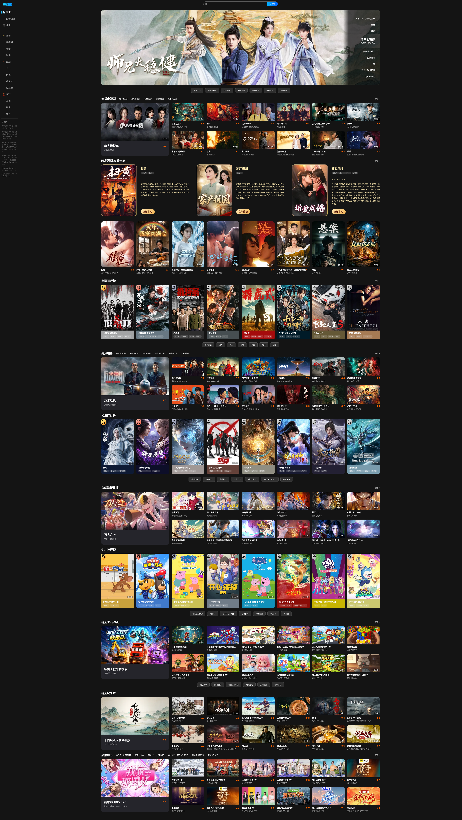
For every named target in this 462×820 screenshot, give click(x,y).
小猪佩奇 (245, 614)
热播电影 (227, 90)
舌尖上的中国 (233, 685)
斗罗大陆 (208, 479)
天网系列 (263, 685)
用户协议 (7, 145)
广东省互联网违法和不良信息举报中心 (9, 175)
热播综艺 (255, 90)
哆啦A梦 (273, 614)
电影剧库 (208, 345)
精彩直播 (284, 90)
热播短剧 (269, 90)
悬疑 (242, 345)
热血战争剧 (148, 99)
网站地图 (13, 142)
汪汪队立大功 (197, 614)
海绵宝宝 (259, 614)
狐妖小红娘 (252, 479)
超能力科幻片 (160, 353)
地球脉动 (249, 685)
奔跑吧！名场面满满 (123, 755)
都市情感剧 (160, 99)
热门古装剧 (123, 99)
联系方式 (4, 142)
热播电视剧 (212, 90)
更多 (377, 99)
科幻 (253, 345)
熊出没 (212, 614)
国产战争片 (146, 353)
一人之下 (237, 479)
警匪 (264, 345)
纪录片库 (203, 685)
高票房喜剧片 (121, 353)
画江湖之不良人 (270, 479)
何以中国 (277, 685)
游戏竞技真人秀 (198, 755)
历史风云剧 (172, 99)
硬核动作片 (173, 353)
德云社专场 (139, 755)
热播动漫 (241, 90)
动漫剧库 (194, 479)
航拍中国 (217, 685)
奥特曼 (286, 614)
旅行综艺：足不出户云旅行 (178, 755)
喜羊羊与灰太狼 (228, 614)
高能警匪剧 (135, 99)
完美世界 (223, 479)
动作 (220, 345)
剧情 (274, 345)
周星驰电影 (134, 353)
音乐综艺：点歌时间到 (156, 755)
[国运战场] (240, 47)
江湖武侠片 (185, 353)
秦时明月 (286, 479)
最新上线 (197, 90)
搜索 (273, 4)
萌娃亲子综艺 (213, 755)
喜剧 (231, 345)
